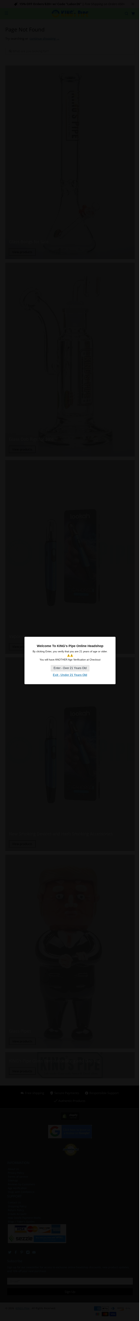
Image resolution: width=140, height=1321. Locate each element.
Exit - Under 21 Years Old (70, 675)
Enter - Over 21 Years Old (70, 668)
